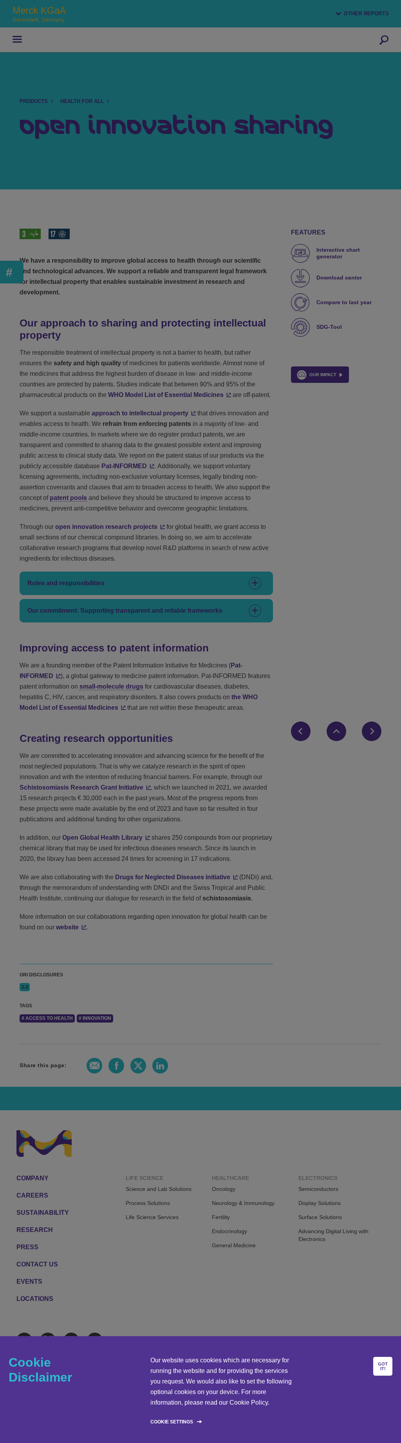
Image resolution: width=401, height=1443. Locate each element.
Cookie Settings (171, 1422)
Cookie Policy (248, 1402)
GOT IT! (383, 1366)
